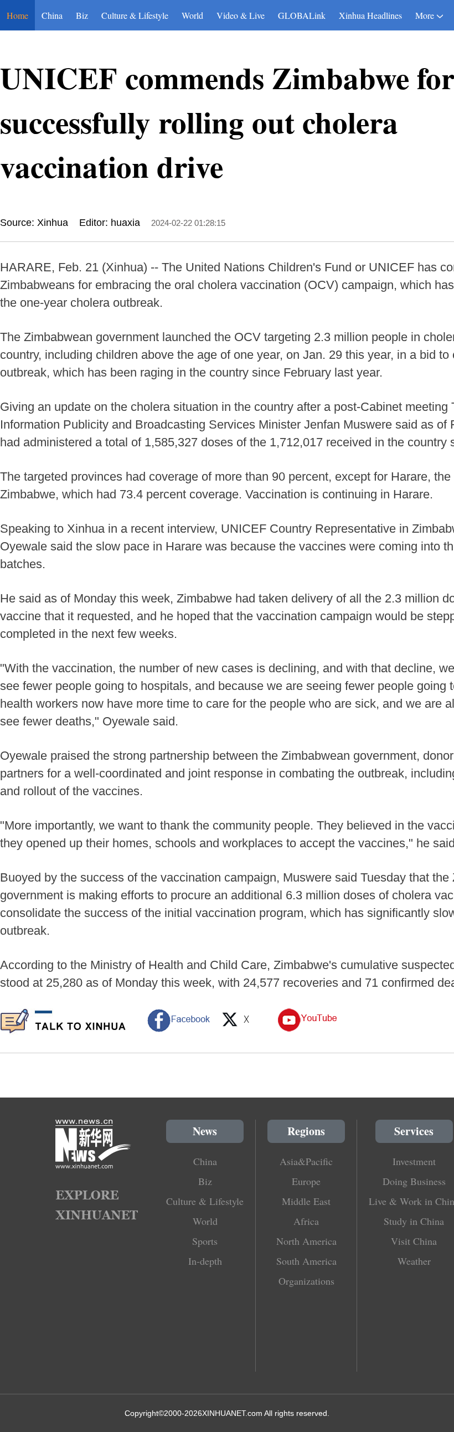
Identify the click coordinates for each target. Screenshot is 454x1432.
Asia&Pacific (306, 1161)
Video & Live (240, 15)
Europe (306, 1181)
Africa (306, 1221)
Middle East (306, 1201)
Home (17, 15)
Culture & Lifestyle (134, 15)
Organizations (306, 1280)
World (192, 15)
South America (306, 1261)
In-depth (205, 1261)
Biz (82, 15)
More (424, 15)
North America (306, 1241)
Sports (205, 1241)
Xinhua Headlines (370, 15)
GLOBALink (302, 15)
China (52, 15)
